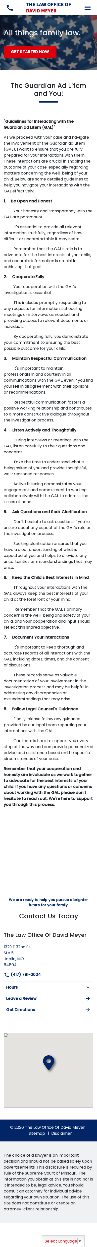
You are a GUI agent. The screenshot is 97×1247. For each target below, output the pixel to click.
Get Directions (20, 1009)
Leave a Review (21, 998)
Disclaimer (61, 1133)
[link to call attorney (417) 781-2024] (9, 7)
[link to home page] (48, 7)
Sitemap (37, 1133)
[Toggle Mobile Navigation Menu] (87, 7)
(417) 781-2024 (25, 974)
